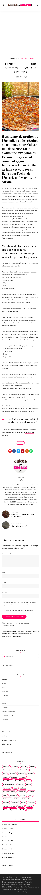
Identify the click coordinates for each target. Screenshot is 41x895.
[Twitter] (18, 451)
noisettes (23, 795)
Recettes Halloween (8, 853)
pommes (20, 443)
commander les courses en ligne (22, 199)
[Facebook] (14, 451)
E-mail (4, 582)
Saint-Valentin (6, 837)
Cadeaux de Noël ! (7, 849)
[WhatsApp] (31, 451)
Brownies (5, 691)
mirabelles (13, 795)
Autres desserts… (7, 752)
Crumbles (5, 695)
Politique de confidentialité (24, 610)
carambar (21, 773)
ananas (33, 766)
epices (21, 784)
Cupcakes (5, 707)
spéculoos (14, 810)
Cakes (4, 683)
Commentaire (6, 554)
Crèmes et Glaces (7, 732)
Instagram (29, 504)
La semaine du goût (8, 857)
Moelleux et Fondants (8, 712)
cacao (33, 770)
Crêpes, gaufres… (7, 744)
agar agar (15, 766)
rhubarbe (30, 806)
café (5, 773)
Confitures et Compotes (9, 740)
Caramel (30, 773)
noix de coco (7, 799)
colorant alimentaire (9, 784)
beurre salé (24, 770)
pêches (21, 806)
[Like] (10, 451)
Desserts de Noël (7, 845)
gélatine (23, 788)
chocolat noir (19, 781)
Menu (38, 5)
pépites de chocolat (9, 806)
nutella (17, 799)
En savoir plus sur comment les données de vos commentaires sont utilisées (20, 633)
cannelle (12, 773)
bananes (14, 770)
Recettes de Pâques (8, 829)
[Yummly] (27, 451)
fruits (15, 788)
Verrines (4, 736)
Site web (4, 592)
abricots (6, 766)
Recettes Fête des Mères (9, 825)
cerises (6, 777)
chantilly (14, 777)
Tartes (4, 687)
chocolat (23, 777)
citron (28, 781)
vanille (23, 810)
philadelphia (26, 799)
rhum (5, 810)
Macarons (5, 720)
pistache (6, 802)
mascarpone (22, 792)
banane (6, 770)
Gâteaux (4, 679)
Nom (4, 572)
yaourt (30, 810)
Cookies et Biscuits (7, 716)
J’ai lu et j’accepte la (19, 610)
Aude (20, 480)
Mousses (4, 728)
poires (24, 802)
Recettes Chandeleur (8, 841)
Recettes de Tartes (27, 58)
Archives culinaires (7, 865)
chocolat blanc (8, 781)
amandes (24, 766)
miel (5, 795)
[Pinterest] (23, 451)
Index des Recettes (8, 665)
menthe (32, 792)
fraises (29, 784)
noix (31, 795)
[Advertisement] (20, 35)
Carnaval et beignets (8, 833)
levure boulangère (9, 792)
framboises (7, 788)
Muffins (4, 703)
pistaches (15, 802)
